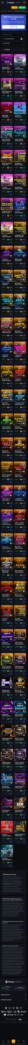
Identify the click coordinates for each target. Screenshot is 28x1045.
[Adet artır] (8, 74)
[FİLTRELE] (23, 34)
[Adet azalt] (3, 74)
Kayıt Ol (15, 7)
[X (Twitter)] (13, 1008)
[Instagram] (6, 1008)
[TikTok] (9, 1008)
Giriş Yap (23, 7)
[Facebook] (20, 1008)
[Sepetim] (24, 2)
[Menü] (2, 2)
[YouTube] (17, 1008)
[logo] (13, 982)
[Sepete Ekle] (11, 75)
